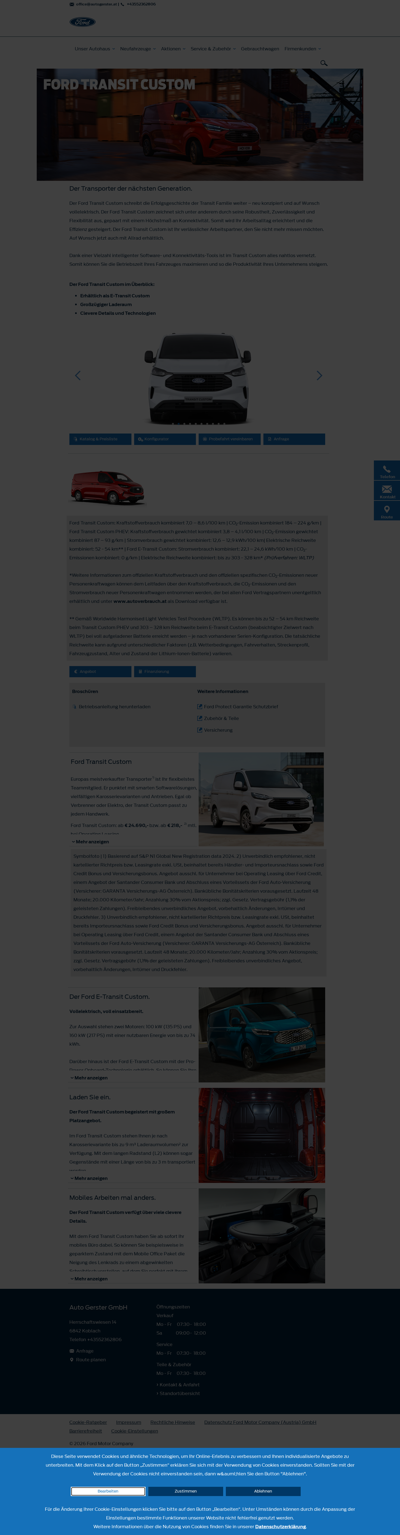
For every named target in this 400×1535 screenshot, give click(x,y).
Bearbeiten (108, 1491)
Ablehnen (263, 1491)
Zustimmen (186, 1491)
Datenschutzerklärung (280, 1526)
